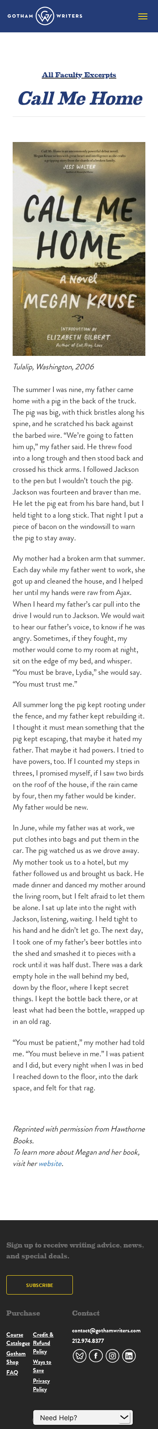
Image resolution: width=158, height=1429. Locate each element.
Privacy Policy (41, 1384)
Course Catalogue (18, 1338)
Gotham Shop (16, 1357)
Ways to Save (42, 1366)
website (50, 1163)
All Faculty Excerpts (79, 74)
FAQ (12, 1372)
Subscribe (39, 1285)
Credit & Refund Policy (43, 1342)
